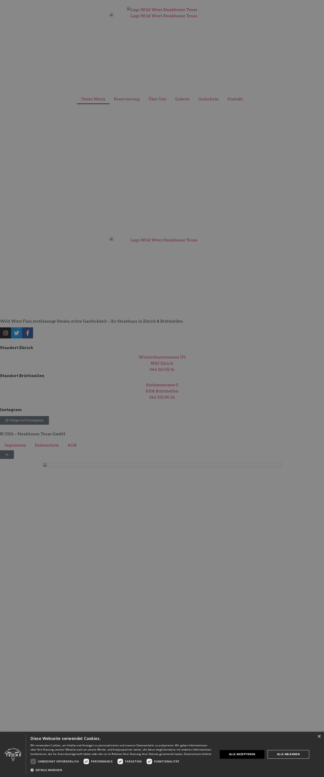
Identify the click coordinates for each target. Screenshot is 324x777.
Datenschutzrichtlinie (197, 754)
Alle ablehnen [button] (288, 754)
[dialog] (162, 754)
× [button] (319, 736)
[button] (121, 770)
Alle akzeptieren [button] (242, 754)
